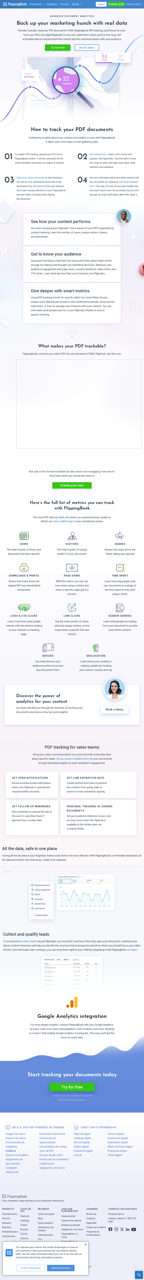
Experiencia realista (71, 1220)
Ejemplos (6, 1223)
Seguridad (91, 1223)
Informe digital (116, 1133)
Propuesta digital (117, 1150)
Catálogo (24, 1220)
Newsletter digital (118, 1142)
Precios (6, 1218)
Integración (12, 1172)
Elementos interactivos (52, 1133)
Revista (24, 1229)
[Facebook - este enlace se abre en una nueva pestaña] (110, 1229)
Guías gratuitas (45, 1223)
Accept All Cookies (60, 1268)
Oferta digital (115, 1155)
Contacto (90, 1218)
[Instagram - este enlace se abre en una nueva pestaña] (116, 1229)
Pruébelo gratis (116, 4)
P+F (40, 1239)
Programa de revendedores (93, 1233)
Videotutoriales (45, 1235)
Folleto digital (81, 1146)
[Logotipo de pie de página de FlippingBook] (14, 1196)
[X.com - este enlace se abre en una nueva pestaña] (122, 1229)
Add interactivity (98, 154)
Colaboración (46, 1163)
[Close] (85, 1244)
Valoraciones (8, 1236)
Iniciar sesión (134, 4)
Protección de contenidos (54, 1159)
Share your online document (30, 177)
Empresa (6, 1227)
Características (9, 1214)
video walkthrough (63, 521)
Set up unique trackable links (72, 758)
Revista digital (82, 1142)
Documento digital (118, 1138)
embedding (38, 186)
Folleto (23, 1225)
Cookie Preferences (30, 1268)
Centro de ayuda (46, 1214)
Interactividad (68, 1216)
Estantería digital (83, 1150)
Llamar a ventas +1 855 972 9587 (122, 1220)
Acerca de (91, 1214)
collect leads (29, 941)
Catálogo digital (82, 1138)
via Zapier (132, 949)
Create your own (72, 485)
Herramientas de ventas (53, 1146)
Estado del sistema (96, 1227)
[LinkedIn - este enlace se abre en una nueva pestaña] (127, 1229)
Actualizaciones (10, 1231)
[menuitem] (37, 4)
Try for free (58, 47)
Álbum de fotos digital (120, 1146)
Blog (40, 1218)
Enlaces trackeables (17, 1155)
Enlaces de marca (16, 1138)
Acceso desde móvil (51, 1155)
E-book (78, 1155)
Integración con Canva (52, 1167)
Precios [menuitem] (64, 4)
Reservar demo (116, 1214)
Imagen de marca (15, 1133)
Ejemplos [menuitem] (52, 4)
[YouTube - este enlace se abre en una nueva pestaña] (133, 1229)
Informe (24, 1238)
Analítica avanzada (70, 1225)
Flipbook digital (82, 1133)
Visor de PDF (46, 1150)
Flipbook (24, 1216)
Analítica (11, 1150)
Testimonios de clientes (46, 1229)
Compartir (11, 1167)
